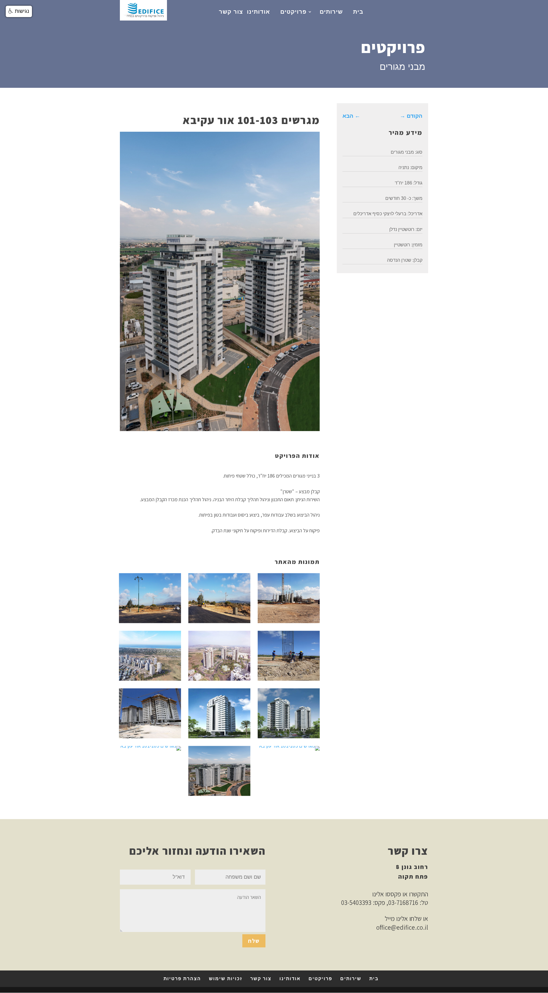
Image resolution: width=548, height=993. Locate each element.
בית (358, 12)
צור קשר (231, 12)
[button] (19, 11)
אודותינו (258, 12)
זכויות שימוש (225, 978)
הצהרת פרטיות (182, 978)
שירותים (331, 12)
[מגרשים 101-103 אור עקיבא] (150, 620)
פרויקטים (293, 12)
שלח (254, 941)
